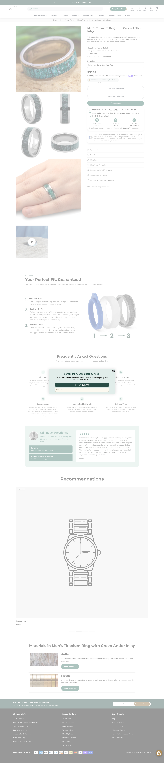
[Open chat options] (159, 753)
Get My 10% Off (82, 385)
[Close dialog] (113, 371)
